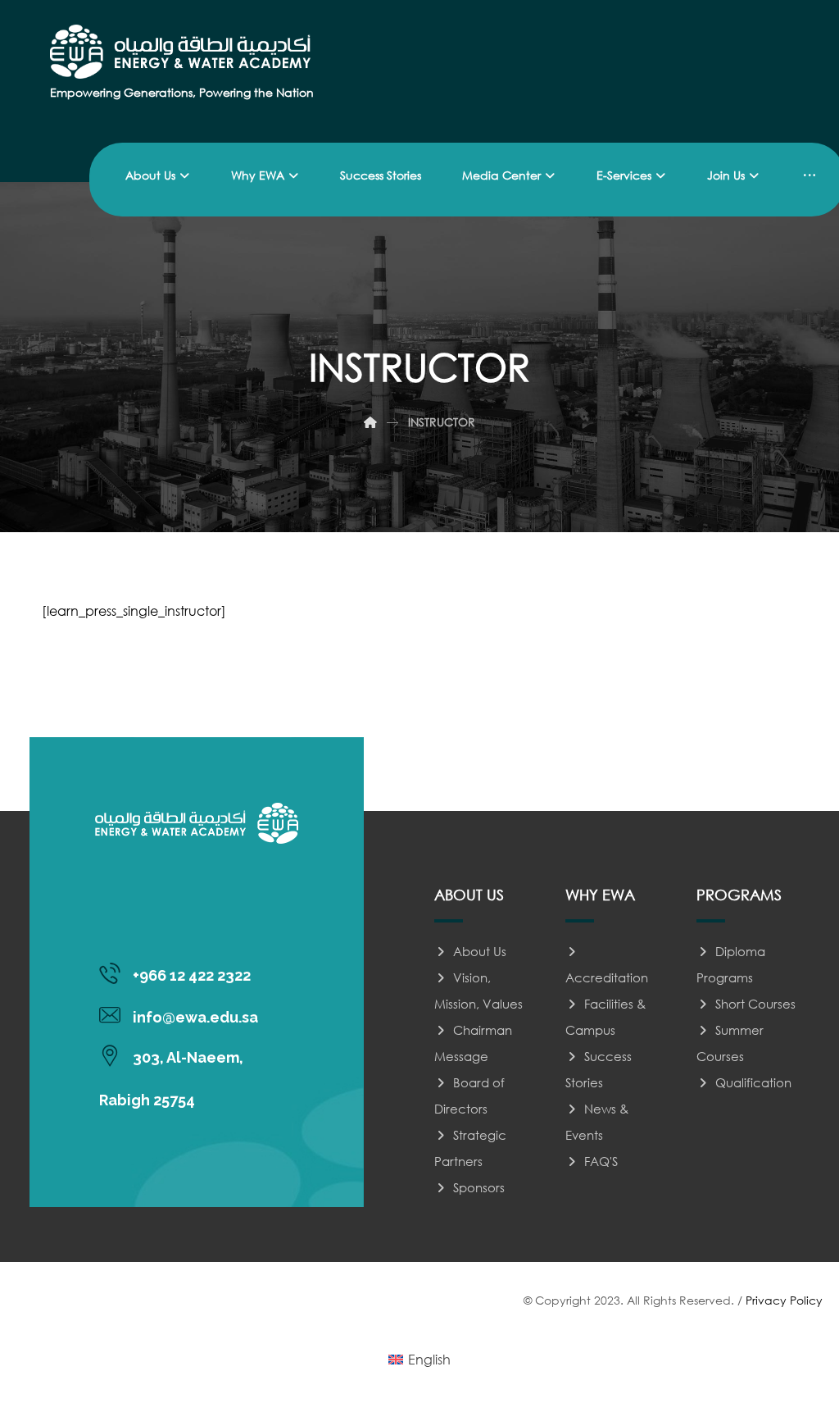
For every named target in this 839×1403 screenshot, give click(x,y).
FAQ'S (601, 1161)
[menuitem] (419, 1360)
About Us (479, 951)
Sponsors (479, 1187)
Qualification (753, 1082)
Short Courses (755, 1003)
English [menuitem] (429, 1359)
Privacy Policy (784, 1300)
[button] (809, 175)
